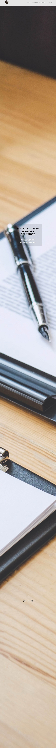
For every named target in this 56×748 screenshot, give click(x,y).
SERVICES (43, 2)
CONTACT (50, 2)
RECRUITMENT (35, 2)
